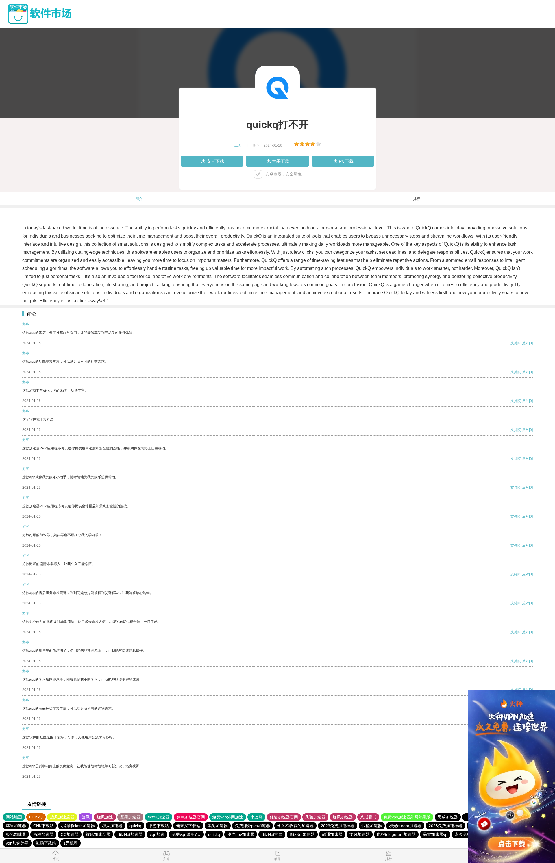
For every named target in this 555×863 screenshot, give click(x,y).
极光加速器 (16, 834)
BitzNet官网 (271, 834)
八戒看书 (368, 817)
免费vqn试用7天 (186, 834)
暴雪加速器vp (435, 834)
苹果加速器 (16, 825)
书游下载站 (159, 825)
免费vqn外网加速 (227, 817)
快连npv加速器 (240, 834)
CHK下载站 (43, 825)
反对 (525, 343)
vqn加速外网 (17, 843)
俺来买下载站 (188, 825)
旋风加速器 (343, 817)
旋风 (86, 817)
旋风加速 (105, 817)
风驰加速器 (315, 817)
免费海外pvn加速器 (252, 825)
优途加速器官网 (284, 817)
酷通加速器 (332, 834)
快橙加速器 (372, 825)
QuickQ (36, 817)
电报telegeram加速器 (396, 834)
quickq (135, 825)
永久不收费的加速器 (295, 825)
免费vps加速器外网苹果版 (407, 817)
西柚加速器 (43, 834)
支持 (513, 343)
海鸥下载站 (46, 843)
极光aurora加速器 (405, 825)
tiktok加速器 (158, 817)
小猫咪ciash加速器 (78, 825)
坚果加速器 (130, 817)
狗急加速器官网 (191, 817)
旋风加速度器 (62, 817)
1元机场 (70, 843)
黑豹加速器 (448, 817)
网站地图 (14, 817)
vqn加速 (157, 834)
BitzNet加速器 (130, 834)
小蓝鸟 (256, 817)
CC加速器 (70, 834)
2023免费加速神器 (337, 825)
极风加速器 (112, 825)
